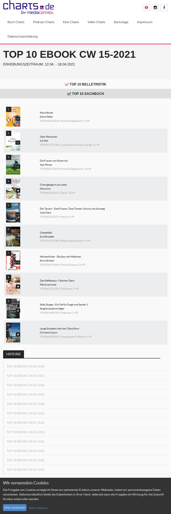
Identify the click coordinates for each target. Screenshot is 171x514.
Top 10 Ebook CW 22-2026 (25, 469)
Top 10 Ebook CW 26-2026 (25, 432)
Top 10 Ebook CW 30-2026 (25, 394)
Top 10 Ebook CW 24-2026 (25, 450)
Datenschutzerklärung (23, 36)
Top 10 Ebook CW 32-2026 (25, 375)
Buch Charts (16, 22)
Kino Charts (71, 22)
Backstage (121, 22)
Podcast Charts (43, 22)
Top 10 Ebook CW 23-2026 (25, 460)
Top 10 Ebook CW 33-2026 (25, 366)
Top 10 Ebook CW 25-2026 (25, 441)
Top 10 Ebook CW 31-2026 (25, 385)
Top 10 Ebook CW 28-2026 (25, 413)
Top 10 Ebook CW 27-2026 (25, 422)
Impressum (145, 22)
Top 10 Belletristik (88, 84)
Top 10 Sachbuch (88, 94)
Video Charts (96, 22)
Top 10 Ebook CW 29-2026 (25, 404)
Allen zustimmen (14, 507)
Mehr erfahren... (39, 508)
